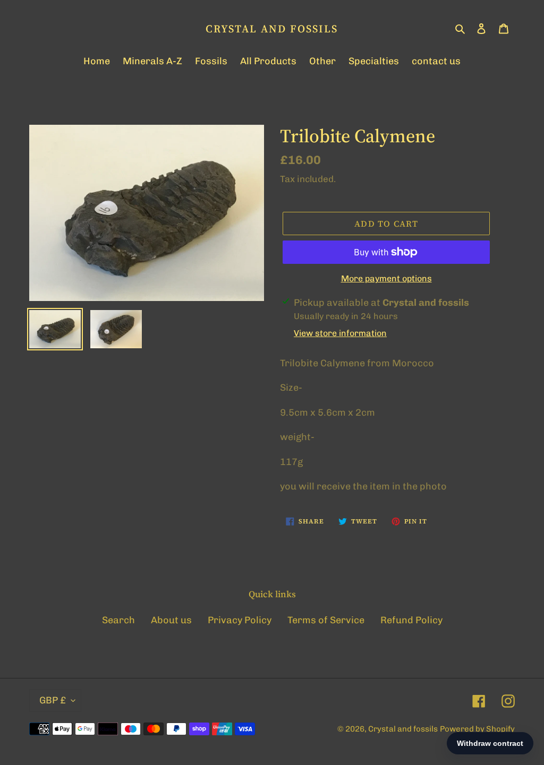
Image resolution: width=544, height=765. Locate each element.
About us (171, 620)
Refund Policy (411, 620)
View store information (340, 333)
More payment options (386, 278)
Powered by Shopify (477, 729)
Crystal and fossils (272, 28)
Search (118, 620)
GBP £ (52, 700)
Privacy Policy (239, 620)
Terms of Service (325, 620)
